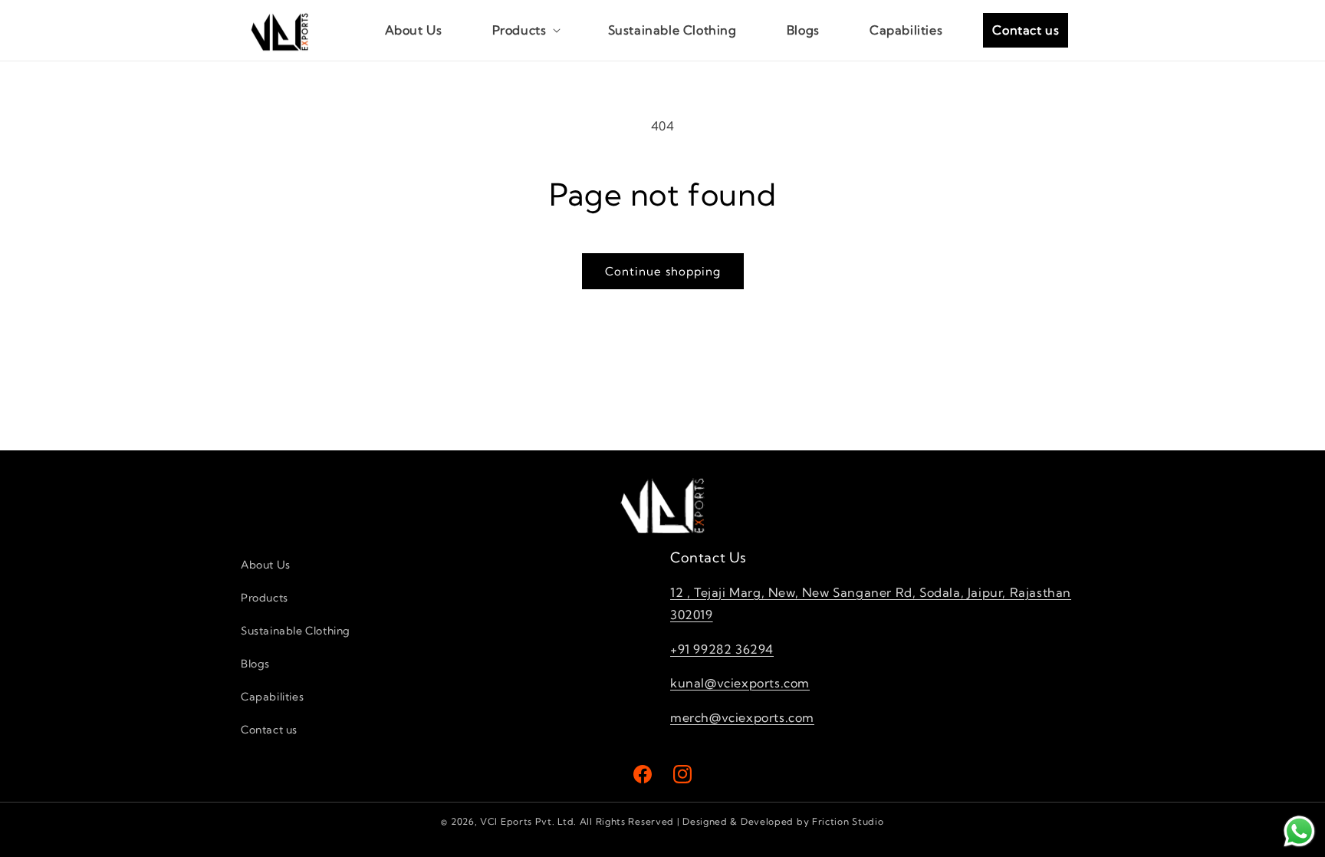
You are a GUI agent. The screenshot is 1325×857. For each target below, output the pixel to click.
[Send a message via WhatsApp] (1299, 831)
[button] (525, 30)
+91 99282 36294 (722, 649)
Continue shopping (663, 271)
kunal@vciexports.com (740, 683)
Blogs (255, 664)
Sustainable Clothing (295, 631)
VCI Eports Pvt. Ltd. (528, 821)
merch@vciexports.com (742, 717)
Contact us (269, 730)
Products (264, 598)
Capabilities (272, 697)
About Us (266, 565)
